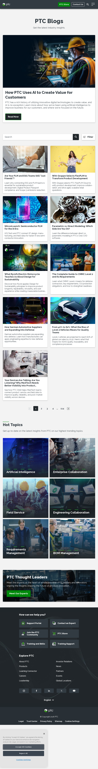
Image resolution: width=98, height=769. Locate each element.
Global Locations (63, 681)
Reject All (23, 753)
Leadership (24, 681)
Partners (60, 671)
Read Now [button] (13, 116)
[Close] (44, 733)
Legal (21, 721)
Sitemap (58, 721)
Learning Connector (28, 671)
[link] (19, 593)
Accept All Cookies (23, 747)
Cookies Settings (72, 721)
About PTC (24, 661)
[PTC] (49, 711)
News (58, 666)
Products (23, 666)
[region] (23, 748)
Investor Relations (64, 661)
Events (59, 676)
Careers (22, 676)
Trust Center (32, 721)
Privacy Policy (46, 721)
